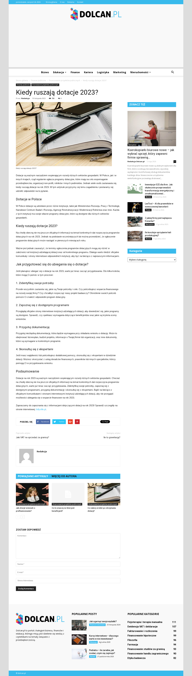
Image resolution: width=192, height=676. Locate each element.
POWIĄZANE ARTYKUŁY (33, 476)
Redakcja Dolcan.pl (136, 161)
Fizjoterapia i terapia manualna (145, 622)
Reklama (70, 2)
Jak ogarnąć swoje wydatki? (103, 621)
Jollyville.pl (40, 409)
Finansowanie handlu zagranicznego (148, 653)
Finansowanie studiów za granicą (146, 649)
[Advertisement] (96, 46)
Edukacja (58, 72)
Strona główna (51, 2)
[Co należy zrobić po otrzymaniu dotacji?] (104, 494)
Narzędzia (132, 145)
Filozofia (132, 640)
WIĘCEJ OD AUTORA (64, 476)
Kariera (88, 72)
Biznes (45, 72)
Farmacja (133, 644)
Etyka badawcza (137, 658)
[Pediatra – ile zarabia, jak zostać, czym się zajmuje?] (79, 654)
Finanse (75, 72)
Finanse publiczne (23, 85)
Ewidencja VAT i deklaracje (143, 626)
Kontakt (80, 2)
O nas (62, 2)
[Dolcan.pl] (96, 14)
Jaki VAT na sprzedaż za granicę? (32, 437)
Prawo (148, 210)
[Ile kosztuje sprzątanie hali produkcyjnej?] (135, 236)
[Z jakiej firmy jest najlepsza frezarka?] (135, 222)
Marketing (119, 72)
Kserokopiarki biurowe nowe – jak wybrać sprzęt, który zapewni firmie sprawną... (151, 153)
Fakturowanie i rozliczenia (142, 631)
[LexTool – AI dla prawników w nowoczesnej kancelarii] (135, 207)
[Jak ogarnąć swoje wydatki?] (79, 625)
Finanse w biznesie (97, 625)
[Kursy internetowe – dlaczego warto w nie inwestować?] (79, 639)
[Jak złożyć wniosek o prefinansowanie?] (32, 494)
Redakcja (25, 98)
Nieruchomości (139, 72)
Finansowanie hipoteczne (142, 635)
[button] (172, 72)
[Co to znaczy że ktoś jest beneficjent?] (68, 494)
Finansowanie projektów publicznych (45, 85)
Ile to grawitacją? (112, 437)
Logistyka (103, 72)
